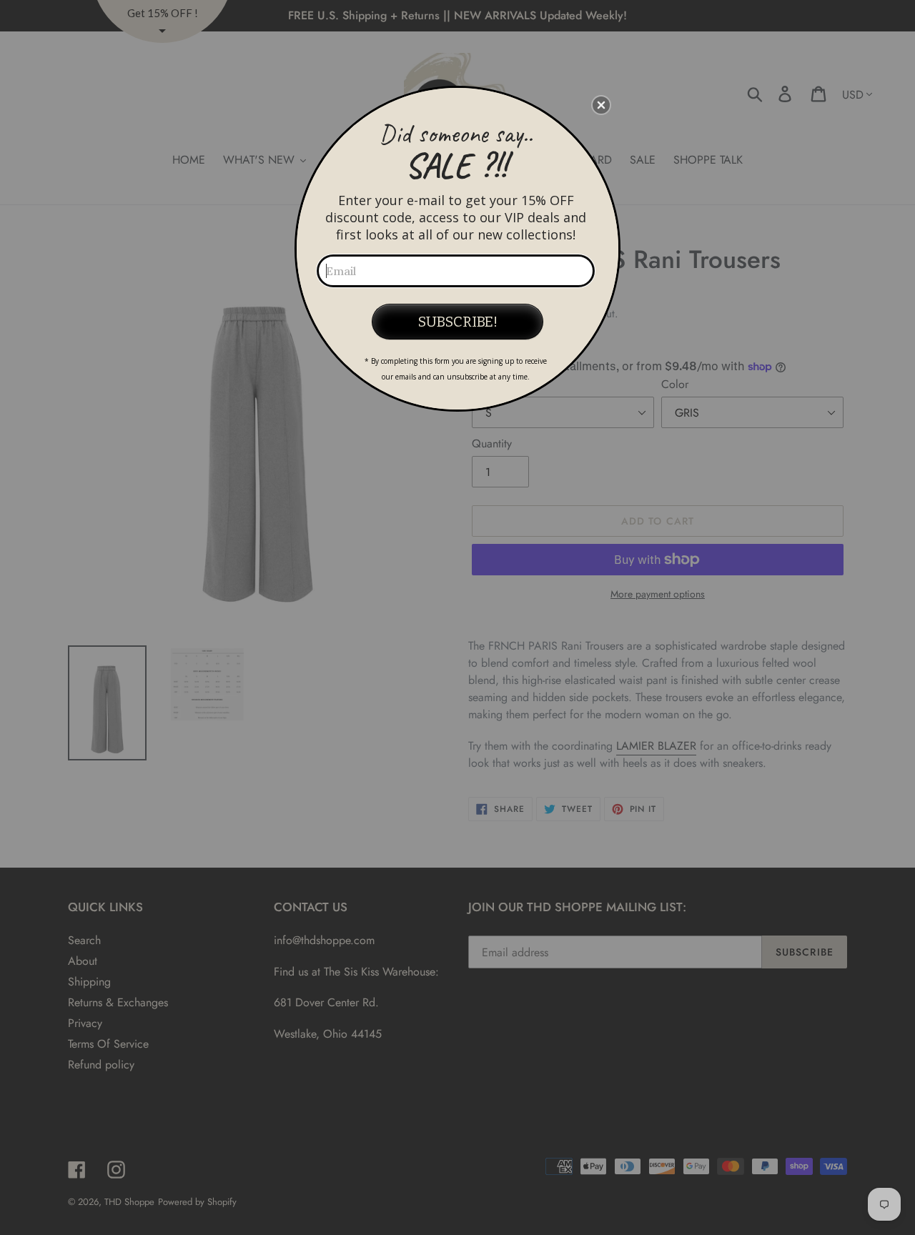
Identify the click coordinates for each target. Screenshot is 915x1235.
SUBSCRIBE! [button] (458, 321)
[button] (601, 105)
